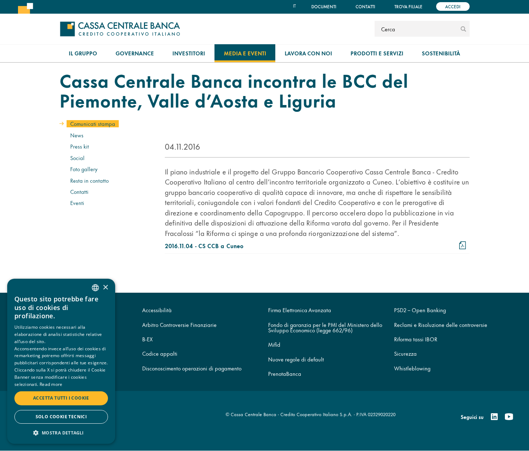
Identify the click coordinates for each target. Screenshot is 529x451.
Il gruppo (83, 53)
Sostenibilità (441, 53)
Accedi (453, 6)
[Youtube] (509, 416)
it (294, 6)
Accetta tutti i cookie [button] (61, 398)
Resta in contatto (89, 180)
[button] (61, 432)
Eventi (77, 202)
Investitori (188, 53)
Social (77, 157)
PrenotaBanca (284, 373)
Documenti (323, 6)
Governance (135, 53)
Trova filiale (408, 6)
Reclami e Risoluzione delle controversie (440, 324)
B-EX (147, 339)
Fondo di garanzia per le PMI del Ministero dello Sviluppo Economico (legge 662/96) (325, 327)
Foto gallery (84, 168)
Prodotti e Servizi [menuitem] (377, 53)
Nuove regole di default (296, 359)
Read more (51, 384)
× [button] (105, 287)
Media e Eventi (245, 53)
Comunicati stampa (92, 123)
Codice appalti (159, 353)
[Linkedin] (494, 416)
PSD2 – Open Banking (420, 310)
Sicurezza (405, 353)
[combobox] (95, 287)
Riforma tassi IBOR (415, 339)
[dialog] (61, 361)
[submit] (463, 29)
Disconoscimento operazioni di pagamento (191, 368)
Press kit (79, 146)
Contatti (365, 6)
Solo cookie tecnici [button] (61, 417)
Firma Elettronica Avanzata (299, 310)
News (76, 135)
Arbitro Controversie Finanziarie (179, 324)
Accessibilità (157, 310)
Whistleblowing (412, 368)
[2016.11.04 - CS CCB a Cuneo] (462, 245)
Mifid (274, 344)
